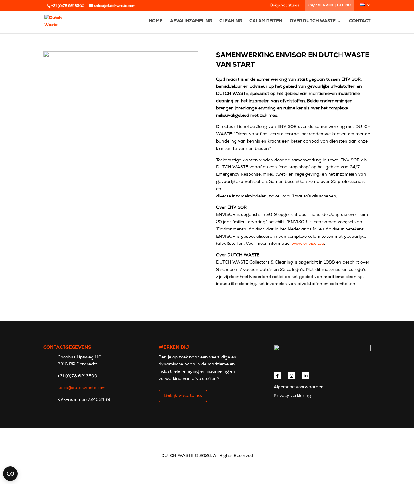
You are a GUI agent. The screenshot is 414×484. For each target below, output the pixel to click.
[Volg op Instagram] (291, 375)
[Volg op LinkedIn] (305, 375)
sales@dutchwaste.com (82, 388)
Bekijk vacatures (284, 5)
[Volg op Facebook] (277, 375)
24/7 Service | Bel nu (329, 5)
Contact (360, 21)
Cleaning (230, 21)
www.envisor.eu (308, 243)
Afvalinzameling (191, 21)
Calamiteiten (265, 21)
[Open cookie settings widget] (10, 473)
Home (155, 21)
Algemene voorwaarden (299, 387)
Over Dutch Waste (313, 21)
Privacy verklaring (292, 396)
